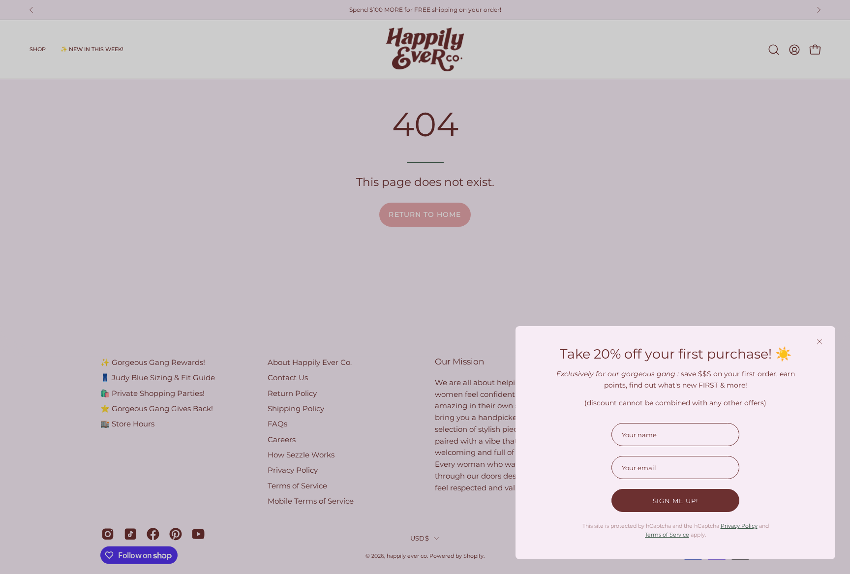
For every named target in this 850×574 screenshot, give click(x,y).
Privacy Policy (739, 525)
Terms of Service (667, 534)
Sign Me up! (675, 501)
